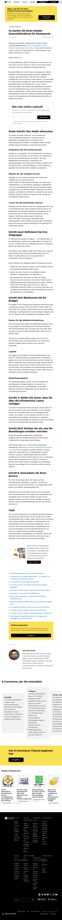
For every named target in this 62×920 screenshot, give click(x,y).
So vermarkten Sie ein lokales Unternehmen (24, 582)
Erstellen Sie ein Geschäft (46, 17)
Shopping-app (45, 838)
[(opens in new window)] (42, 899)
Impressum (53, 914)
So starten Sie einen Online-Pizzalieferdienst (25, 593)
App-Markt (17, 837)
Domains (44, 821)
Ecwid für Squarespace (35, 872)
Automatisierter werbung (45, 832)
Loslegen (53, 2)
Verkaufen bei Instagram (26, 840)
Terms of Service (35, 911)
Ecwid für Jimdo (35, 884)
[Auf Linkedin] (46, 37)
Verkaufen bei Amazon (26, 850)
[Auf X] (49, 37)
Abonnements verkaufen (35, 830)
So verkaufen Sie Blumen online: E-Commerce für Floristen (29, 607)
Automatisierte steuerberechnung (45, 828)
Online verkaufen (6, 803)
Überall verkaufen (26, 824)
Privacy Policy (21, 911)
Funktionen (17, 825)
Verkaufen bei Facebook (26, 834)
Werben (24, 2)
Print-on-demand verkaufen (35, 840)
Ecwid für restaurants (17, 864)
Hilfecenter (17, 840)
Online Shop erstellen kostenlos (44, 870)
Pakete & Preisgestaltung (17, 830)
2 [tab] (29, 729)
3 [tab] (31, 729)
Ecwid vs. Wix (26, 872)
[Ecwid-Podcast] (41, 894)
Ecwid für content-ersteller (16, 877)
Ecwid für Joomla (35, 876)
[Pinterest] (44, 894)
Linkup (44, 841)
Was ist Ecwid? (16, 822)
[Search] (32, 899)
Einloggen (42, 2)
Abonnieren (44, 117)
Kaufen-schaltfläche (45, 824)
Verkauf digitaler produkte (35, 834)
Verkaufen (16, 2)
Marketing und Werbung (39, 799)
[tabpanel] (13, 713)
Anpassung (45, 844)
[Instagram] (53, 894)
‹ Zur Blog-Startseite (15, 26)
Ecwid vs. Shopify (26, 864)
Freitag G (32, 691)
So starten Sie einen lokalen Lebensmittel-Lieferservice (28, 610)
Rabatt (44, 835)
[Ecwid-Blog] (39, 894)
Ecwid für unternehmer (17, 872)
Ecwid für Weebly (35, 880)
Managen (33, 2)
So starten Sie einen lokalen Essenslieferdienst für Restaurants (31, 613)
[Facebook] (47, 894)
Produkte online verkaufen (35, 825)
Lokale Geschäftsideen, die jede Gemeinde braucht (27, 573)
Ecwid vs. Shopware (26, 880)
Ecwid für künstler (16, 868)
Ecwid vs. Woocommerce (26, 868)
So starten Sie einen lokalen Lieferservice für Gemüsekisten (30, 590)
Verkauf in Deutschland (45, 860)
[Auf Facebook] (43, 37)
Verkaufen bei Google (26, 829)
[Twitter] (50, 894)
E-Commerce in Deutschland (45, 864)
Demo (16, 827)
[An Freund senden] (52, 37)
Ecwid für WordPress (35, 864)
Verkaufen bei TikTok (26, 845)
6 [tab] (38, 729)
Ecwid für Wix (35, 868)
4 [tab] (33, 729)
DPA (28, 911)
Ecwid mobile (16, 834)
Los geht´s (31, 635)
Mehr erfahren (34, 562)
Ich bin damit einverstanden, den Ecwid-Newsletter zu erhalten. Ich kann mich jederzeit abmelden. (31, 122)
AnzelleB (7, 697)
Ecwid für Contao (35, 887)
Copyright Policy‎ (44, 914)
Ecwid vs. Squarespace (26, 876)
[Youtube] (55, 894)
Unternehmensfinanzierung (24, 801)
